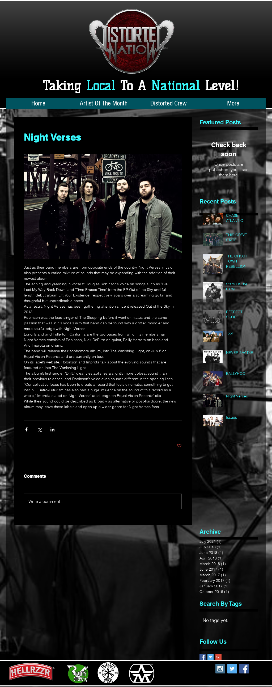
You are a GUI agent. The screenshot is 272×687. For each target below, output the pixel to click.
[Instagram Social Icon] (220, 668)
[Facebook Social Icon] (244, 668)
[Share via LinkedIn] (52, 429)
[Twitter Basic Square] (210, 657)
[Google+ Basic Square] (218, 657)
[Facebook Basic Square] (202, 657)
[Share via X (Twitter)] (39, 429)
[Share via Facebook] (26, 429)
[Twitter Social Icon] (232, 668)
